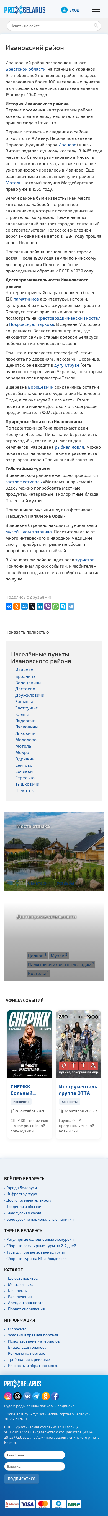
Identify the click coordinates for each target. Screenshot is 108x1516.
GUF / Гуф (71, 1086)
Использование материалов (34, 1341)
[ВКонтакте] (9, 606)
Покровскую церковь (31, 324)
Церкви (37, 955)
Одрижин (24, 758)
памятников (26, 298)
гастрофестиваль (24, 481)
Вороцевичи (40, 386)
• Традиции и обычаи (22, 1206)
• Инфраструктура (20, 1193)
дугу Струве (66, 365)
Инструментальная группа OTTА (30, 1089)
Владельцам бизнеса (27, 1347)
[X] (32, 606)
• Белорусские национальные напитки (39, 1219)
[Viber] (47, 606)
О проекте (17, 1328)
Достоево (25, 688)
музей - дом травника (29, 531)
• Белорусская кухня (22, 1212)
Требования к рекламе (29, 1359)
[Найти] (95, 25)
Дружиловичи (29, 695)
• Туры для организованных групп (34, 1252)
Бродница (25, 676)
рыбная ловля (69, 447)
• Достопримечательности (28, 1200)
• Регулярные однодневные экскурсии (39, 1239)
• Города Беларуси (20, 1187)
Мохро (22, 752)
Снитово (23, 765)
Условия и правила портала (33, 1335)
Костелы (38, 973)
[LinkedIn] (40, 606)
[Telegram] (71, 606)
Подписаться (22, 1478)
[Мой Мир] (24, 606)
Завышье (24, 701)
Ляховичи (25, 733)
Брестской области (25, 68)
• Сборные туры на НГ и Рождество (35, 1258)
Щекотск (24, 790)
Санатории (40, 882)
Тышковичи (27, 783)
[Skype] (63, 606)
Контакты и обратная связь (33, 1365)
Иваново (67, 144)
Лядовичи (25, 720)
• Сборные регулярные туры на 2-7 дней (40, 1245)
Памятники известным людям (61, 964)
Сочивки (24, 771)
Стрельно (25, 777)
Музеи (59, 955)
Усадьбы (67, 882)
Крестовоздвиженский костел (69, 318)
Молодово (26, 739)
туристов (84, 559)
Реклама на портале (26, 1353)
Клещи (22, 714)
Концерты (21, 1101)
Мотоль (13, 182)
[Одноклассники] (16, 606)
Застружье (26, 707)
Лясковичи (26, 726)
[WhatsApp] (55, 606)
